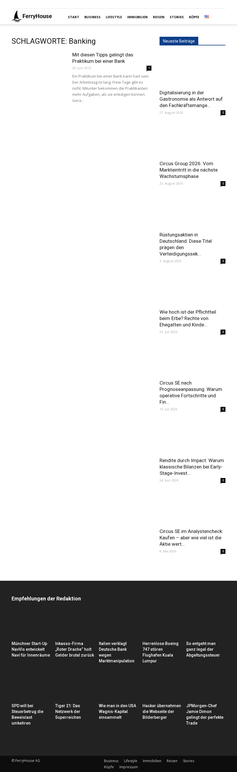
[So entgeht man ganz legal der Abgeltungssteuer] (205, 625)
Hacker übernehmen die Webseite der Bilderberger (161, 711)
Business (92, 17)
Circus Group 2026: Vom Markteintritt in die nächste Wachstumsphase (189, 170)
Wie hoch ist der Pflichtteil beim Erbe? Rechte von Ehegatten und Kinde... (188, 318)
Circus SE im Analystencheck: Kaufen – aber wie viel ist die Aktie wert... (191, 537)
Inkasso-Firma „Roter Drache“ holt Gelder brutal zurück (74, 649)
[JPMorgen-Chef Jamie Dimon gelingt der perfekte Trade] (205, 687)
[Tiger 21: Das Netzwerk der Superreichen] (75, 687)
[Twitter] (35, 4)
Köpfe (194, 17)
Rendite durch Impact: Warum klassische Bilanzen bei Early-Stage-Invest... (192, 466)
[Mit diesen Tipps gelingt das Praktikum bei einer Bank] (39, 70)
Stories (177, 17)
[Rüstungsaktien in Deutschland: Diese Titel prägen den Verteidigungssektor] (192, 211)
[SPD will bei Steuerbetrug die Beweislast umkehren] (31, 687)
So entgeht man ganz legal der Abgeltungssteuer (203, 649)
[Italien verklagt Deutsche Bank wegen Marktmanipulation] (118, 625)
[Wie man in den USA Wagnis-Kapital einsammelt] (118, 687)
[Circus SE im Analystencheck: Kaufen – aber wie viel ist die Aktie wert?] (192, 508)
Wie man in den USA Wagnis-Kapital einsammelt (117, 711)
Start (73, 17)
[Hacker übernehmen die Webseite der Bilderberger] (162, 687)
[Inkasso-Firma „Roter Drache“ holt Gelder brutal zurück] (75, 625)
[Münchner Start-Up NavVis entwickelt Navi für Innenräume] (31, 625)
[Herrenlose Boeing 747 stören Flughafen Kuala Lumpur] (162, 625)
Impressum (128, 766)
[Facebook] (16, 4)
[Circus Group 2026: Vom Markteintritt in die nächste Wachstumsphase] (192, 140)
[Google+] (25, 4)
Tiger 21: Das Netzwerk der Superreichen (68, 711)
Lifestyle (114, 17)
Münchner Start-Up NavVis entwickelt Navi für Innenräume (31, 649)
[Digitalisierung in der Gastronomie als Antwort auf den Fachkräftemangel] (192, 69)
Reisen (158, 17)
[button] (218, 17)
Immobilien (137, 17)
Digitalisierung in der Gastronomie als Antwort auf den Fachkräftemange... (191, 99)
